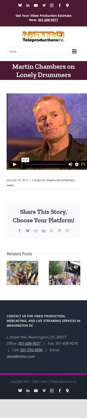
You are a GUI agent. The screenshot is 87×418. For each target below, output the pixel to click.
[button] (10, 273)
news (10, 185)
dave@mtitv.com (21, 356)
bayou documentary (61, 180)
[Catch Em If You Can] (64, 263)
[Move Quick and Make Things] (22, 263)
